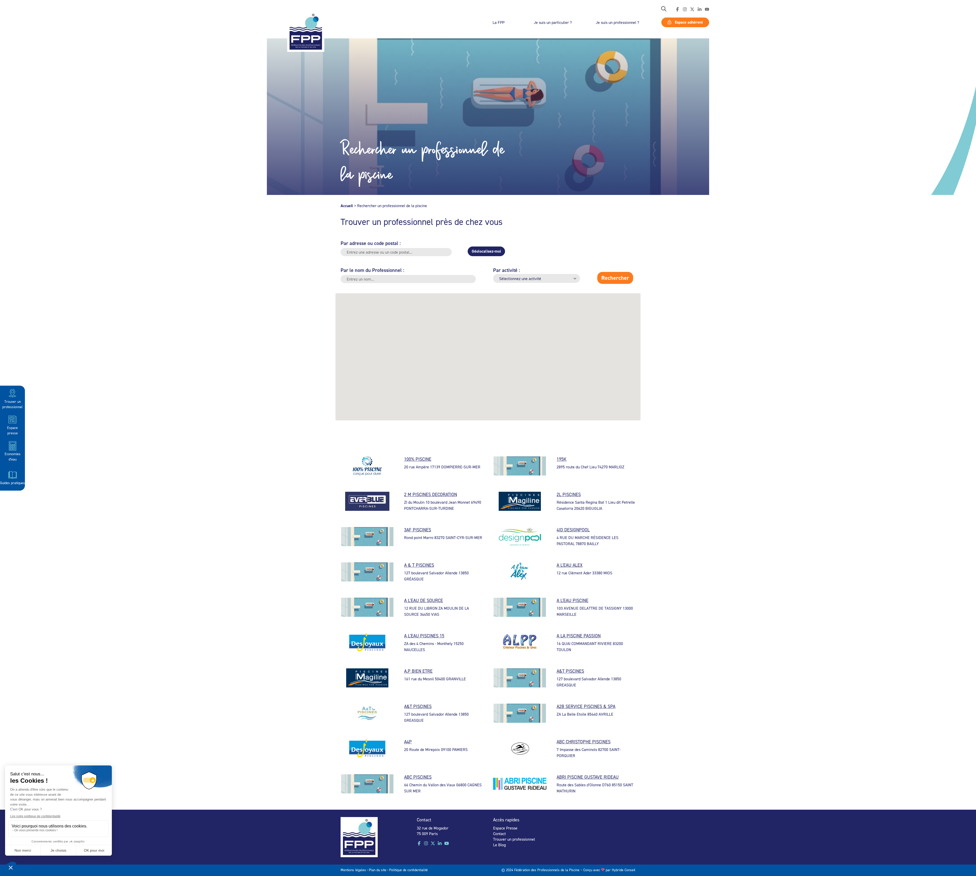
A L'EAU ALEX (570, 565)
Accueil (347, 205)
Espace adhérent (688, 22)
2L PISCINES (569, 494)
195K (561, 459)
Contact (499, 833)
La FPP (499, 22)
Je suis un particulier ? (553, 22)
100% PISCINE (417, 459)
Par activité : (506, 270)
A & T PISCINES (419, 565)
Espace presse (12, 430)
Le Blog (499, 844)
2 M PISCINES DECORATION (430, 494)
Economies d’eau (13, 456)
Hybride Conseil (623, 870)
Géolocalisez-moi (486, 251)
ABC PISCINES (418, 777)
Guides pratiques (12, 482)
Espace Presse (505, 828)
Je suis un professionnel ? (617, 22)
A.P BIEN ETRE (418, 671)
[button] (663, 9)
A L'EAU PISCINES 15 (424, 635)
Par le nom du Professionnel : (372, 270)
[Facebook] (677, 9)
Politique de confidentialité (408, 870)
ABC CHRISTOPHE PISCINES (584, 741)
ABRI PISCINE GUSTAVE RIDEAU (588, 777)
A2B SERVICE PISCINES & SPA (586, 706)
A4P (408, 741)
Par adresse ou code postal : (371, 243)
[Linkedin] (699, 9)
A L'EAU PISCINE (572, 600)
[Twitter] (692, 9)
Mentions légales (353, 870)
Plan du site (377, 870)
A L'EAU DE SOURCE (423, 600)
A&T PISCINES (570, 671)
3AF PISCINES (417, 529)
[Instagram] (685, 9)
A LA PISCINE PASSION (579, 635)
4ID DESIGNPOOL (573, 529)
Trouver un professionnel (12, 404)
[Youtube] (707, 9)
